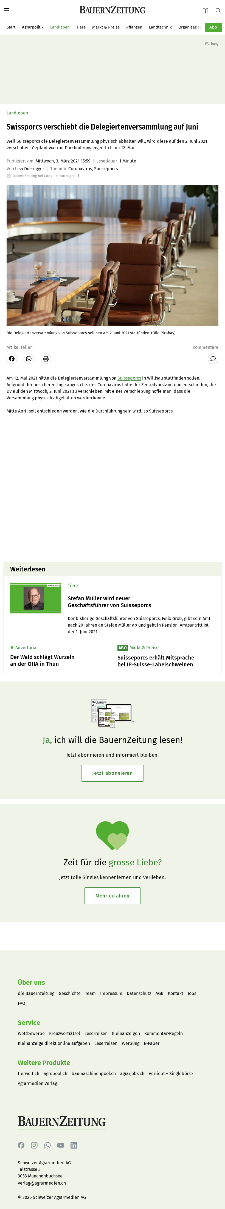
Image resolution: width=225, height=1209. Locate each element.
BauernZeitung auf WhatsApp (47, 1145)
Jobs (192, 993)
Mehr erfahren (112, 896)
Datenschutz (139, 993)
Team (90, 993)
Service (29, 1022)
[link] (141, 602)
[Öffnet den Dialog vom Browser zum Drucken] (46, 359)
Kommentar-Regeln (163, 1033)
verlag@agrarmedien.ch (42, 1183)
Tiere (81, 27)
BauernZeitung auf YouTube (60, 1145)
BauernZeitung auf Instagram (34, 1145)
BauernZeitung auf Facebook (21, 1145)
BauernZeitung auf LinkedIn (74, 1145)
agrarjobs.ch (132, 1073)
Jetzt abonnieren (112, 773)
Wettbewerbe (31, 1033)
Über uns (31, 982)
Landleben (60, 27)
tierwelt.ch (28, 1073)
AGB (160, 993)
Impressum (111, 993)
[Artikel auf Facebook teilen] (12, 359)
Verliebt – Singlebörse (171, 1073)
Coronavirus (80, 168)
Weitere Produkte (44, 1062)
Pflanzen (134, 27)
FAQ (21, 1003)
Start (11, 27)
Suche (220, 10)
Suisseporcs (106, 168)
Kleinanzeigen (126, 1033)
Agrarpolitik (33, 27)
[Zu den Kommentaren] (213, 359)
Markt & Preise (106, 27)
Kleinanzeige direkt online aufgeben (54, 1043)
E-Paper (207, 10)
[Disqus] (112, 487)
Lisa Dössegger (29, 168)
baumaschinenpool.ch (94, 1073)
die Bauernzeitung (36, 993)
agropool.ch (55, 1073)
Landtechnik (160, 27)
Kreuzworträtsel (64, 1033)
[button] (7, 11)
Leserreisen (96, 1033)
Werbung (130, 1043)
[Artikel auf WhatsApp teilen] (29, 359)
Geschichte (70, 993)
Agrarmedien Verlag (37, 1083)
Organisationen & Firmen (201, 27)
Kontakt (175, 993)
